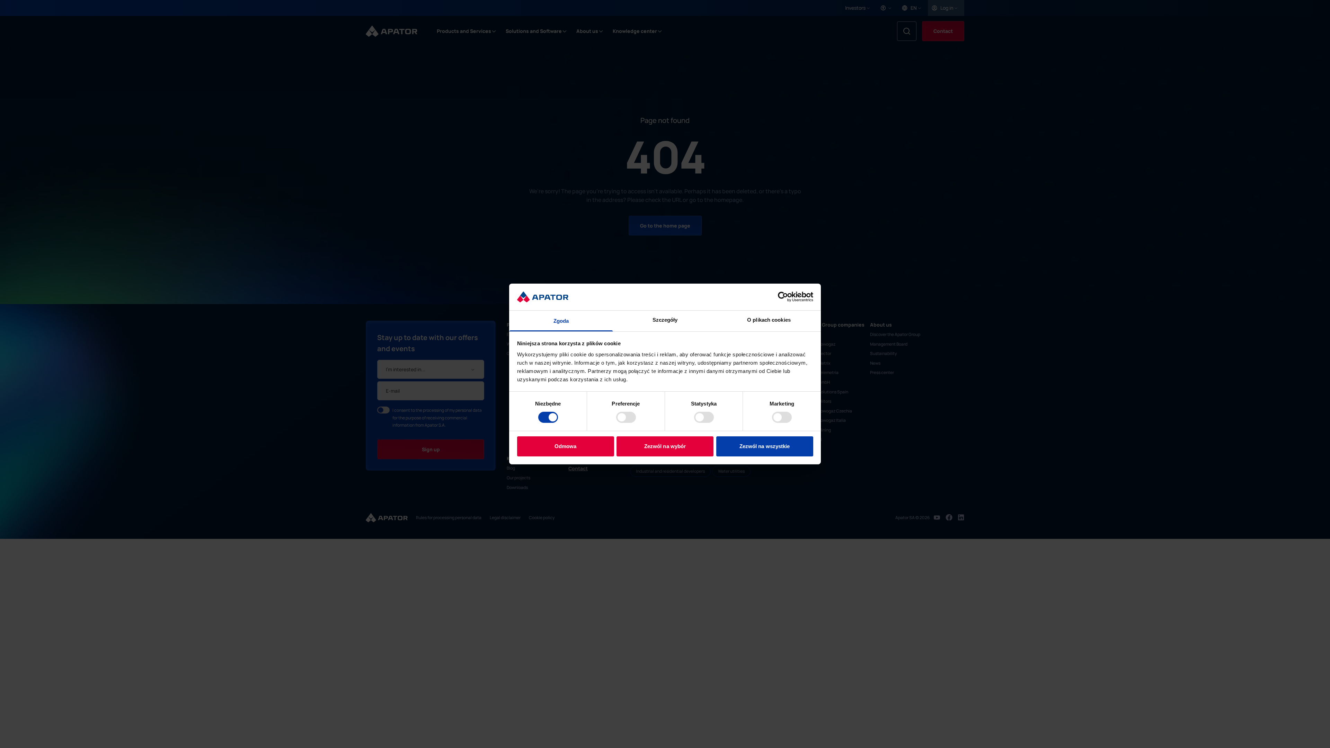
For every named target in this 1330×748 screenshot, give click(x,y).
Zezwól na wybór (665, 446)
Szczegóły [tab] (665, 320)
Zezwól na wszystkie (764, 446)
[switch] (626, 417)
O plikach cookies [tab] (769, 320)
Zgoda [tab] (561, 321)
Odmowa (566, 446)
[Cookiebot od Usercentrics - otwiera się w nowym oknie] (783, 297)
